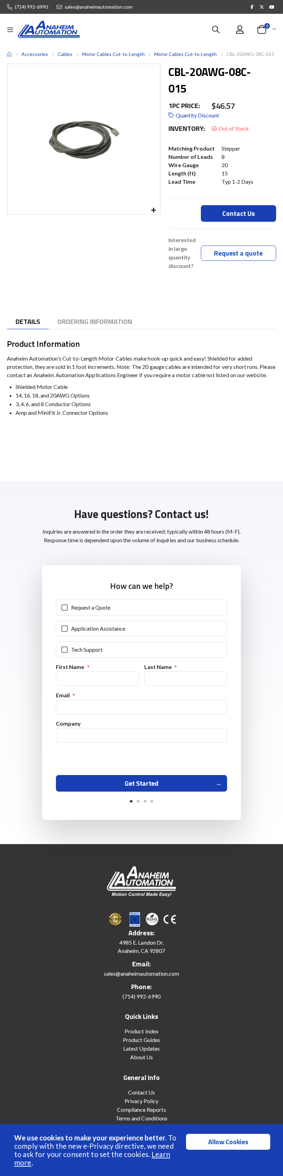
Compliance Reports (141, 1109)
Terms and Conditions (141, 1118)
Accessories (34, 54)
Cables (65, 54)
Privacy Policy (142, 1101)
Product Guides (141, 1039)
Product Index (141, 1031)
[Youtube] (271, 6)
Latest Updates (141, 1048)
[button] (154, 210)
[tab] (28, 321)
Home (9, 54)
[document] (142, 1150)
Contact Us (141, 1092)
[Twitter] (261, 6)
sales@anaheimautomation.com (99, 7)
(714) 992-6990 (31, 7)
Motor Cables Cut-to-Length (113, 54)
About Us (141, 1057)
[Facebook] (251, 6)
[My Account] (239, 29)
